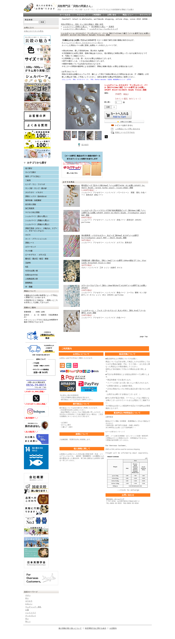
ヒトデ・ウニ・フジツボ (35, 184)
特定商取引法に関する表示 (95, 628)
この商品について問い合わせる (127, 129)
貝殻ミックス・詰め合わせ (36, 196)
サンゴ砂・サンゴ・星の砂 (36, 188)
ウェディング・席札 (33, 607)
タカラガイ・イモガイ (34, 192)
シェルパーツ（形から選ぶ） (36, 216)
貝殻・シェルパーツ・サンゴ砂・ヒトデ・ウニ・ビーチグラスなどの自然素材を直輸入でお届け (95, 9)
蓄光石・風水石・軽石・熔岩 (36, 259)
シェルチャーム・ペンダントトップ (103, 29)
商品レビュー (128, 15)
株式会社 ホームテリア (115, 499)
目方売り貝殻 (30, 204)
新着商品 (28, 283)
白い (27, 598)
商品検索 (29, 20)
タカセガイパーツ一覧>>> (92, 43)
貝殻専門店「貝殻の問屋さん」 (75, 6)
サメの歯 (28, 251)
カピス (28, 235)
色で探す (28, 168)
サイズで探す (30, 172)
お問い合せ (111, 15)
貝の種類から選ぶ (98, 27)
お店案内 (113, 628)
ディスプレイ (30, 616)
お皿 (27, 610)
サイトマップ (145, 15)
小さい (28, 595)
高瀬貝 (111, 27)
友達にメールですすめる (125, 132)
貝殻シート (30, 243)
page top (144, 336)
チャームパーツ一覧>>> (72, 43)
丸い (27, 619)
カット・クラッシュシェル (36, 239)
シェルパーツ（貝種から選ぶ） (37, 220)
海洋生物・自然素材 (33, 200)
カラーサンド (30, 247)
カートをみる (65, 15)
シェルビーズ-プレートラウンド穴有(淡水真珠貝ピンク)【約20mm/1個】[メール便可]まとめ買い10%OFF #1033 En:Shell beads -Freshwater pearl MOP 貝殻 (113, 212)
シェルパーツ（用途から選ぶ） (37, 224)
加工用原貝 (29, 208)
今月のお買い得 (31, 271)
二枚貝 (28, 180)
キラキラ (28, 601)
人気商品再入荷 (31, 279)
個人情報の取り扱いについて (70, 628)
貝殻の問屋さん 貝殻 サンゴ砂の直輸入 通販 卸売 (82, 24)
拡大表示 (85, 145)
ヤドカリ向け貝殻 (32, 212)
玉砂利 (28, 263)
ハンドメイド (30, 613)
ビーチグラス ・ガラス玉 (35, 255)
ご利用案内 (96, 15)
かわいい (28, 604)
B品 (26, 267)
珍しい (28, 621)
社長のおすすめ (31, 275)
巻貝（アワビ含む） (33, 176)
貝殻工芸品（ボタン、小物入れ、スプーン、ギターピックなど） (41, 229)
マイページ (81, 15)
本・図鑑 (28, 287)
